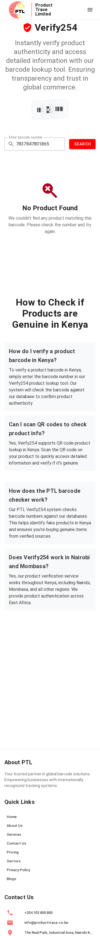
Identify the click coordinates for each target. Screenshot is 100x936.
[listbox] (50, 848)
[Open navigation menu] (90, 9)
